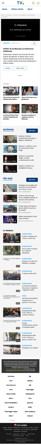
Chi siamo (9, 433)
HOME (2, 15)
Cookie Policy (31, 433)
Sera (30, 398)
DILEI (22, 429)
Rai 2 (11, 390)
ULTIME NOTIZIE (27, 234)
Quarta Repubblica (11, 403)
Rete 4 (11, 398)
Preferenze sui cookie (18, 435)
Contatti (12, 420)
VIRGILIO (9, 427)
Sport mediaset (30, 412)
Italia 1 (11, 416)
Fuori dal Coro (11, 385)
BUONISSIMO (17, 431)
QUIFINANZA (34, 429)
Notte (30, 407)
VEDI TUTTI (32, 130)
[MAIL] (38, 2)
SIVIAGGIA (27, 429)
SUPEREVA (24, 431)
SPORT (24, 296)
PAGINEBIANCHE (8, 429)
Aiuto (27, 435)
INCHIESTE (9, 15)
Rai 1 (11, 381)
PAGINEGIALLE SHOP (27, 427)
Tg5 (30, 385)
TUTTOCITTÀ (16, 429)
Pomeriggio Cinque (11, 412)
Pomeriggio (30, 390)
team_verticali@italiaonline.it (14, 369)
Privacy (23, 433)
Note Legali (16, 433)
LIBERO (5, 427)
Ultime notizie (17, 9)
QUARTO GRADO (20, 68)
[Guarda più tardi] (34, 43)
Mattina (30, 381)
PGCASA (36, 427)
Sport (30, 9)
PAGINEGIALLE (17, 427)
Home (4, 9)
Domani (30, 416)
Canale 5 (11, 407)
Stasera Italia (11, 394)
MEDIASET (8, 68)
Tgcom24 (30, 403)
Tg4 (30, 376)
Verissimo (11, 376)
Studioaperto (30, 394)
